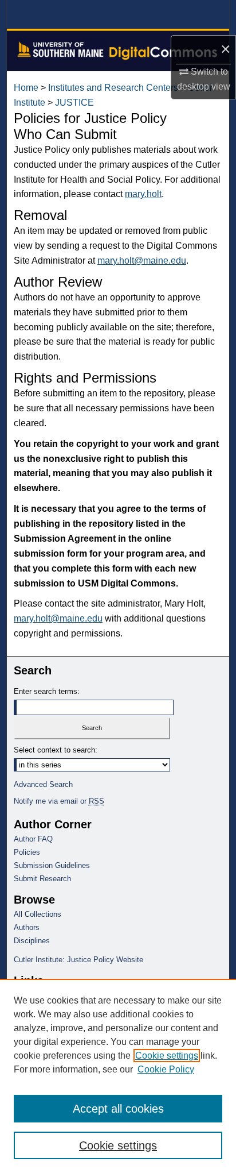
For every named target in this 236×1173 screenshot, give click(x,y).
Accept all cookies (118, 1108)
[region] (118, 1076)
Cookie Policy (165, 1069)
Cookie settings (166, 1055)
